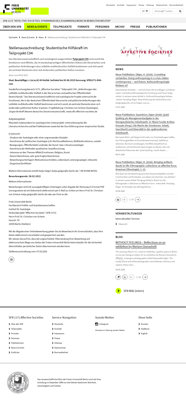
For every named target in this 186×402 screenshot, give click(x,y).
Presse (141, 5)
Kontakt (120, 5)
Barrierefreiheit (176, 5)
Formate (84, 26)
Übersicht (123, 224)
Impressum (131, 5)
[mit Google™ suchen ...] (180, 11)
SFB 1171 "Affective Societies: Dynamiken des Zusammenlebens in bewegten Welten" (57, 20)
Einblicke (15, 352)
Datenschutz (161, 5)
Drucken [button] (144, 324)
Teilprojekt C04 (80, 59)
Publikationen (156, 26)
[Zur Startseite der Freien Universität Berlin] (24, 9)
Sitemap (150, 5)
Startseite (110, 5)
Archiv (120, 26)
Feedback (145, 328)
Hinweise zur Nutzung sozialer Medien (110, 330)
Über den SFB (12, 26)
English (144, 333)
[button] (145, 11)
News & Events (37, 26)
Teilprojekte (62, 26)
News (41, 37)
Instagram (104, 324)
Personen (102, 26)
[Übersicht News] (11, 260)
